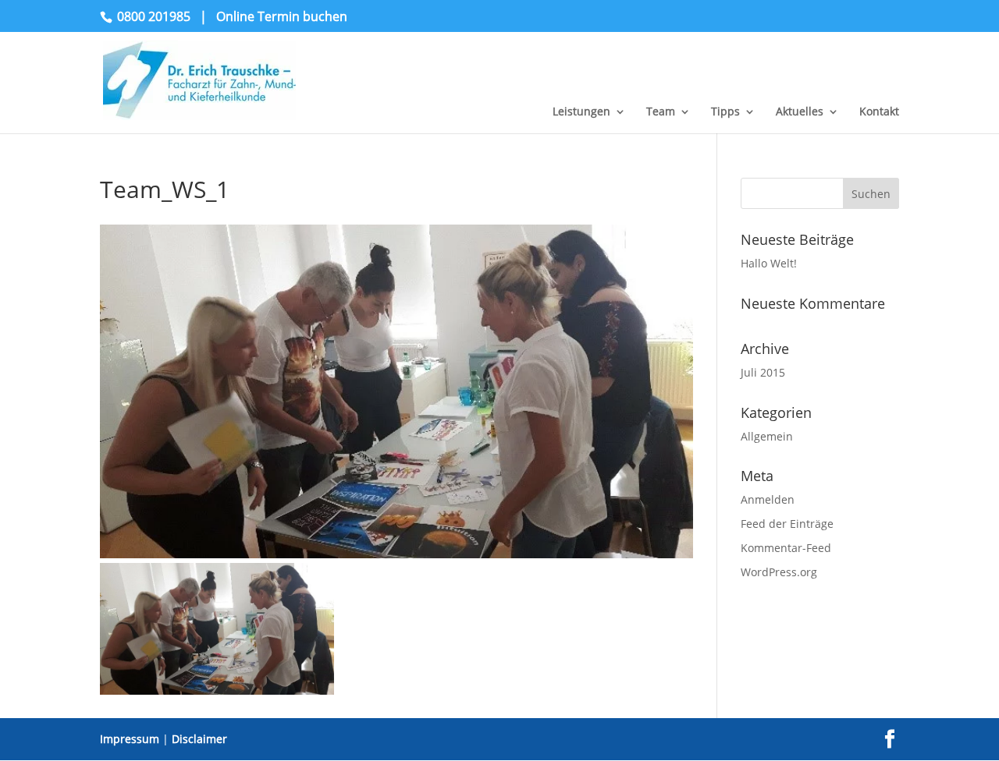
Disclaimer (199, 738)
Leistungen (581, 112)
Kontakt (879, 112)
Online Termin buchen (281, 16)
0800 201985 (153, 16)
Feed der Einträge (787, 523)
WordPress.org (779, 572)
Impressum (129, 738)
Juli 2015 (763, 372)
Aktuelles (799, 112)
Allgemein (767, 436)
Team (660, 112)
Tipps (725, 112)
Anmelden (768, 499)
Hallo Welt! (769, 263)
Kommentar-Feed (786, 547)
